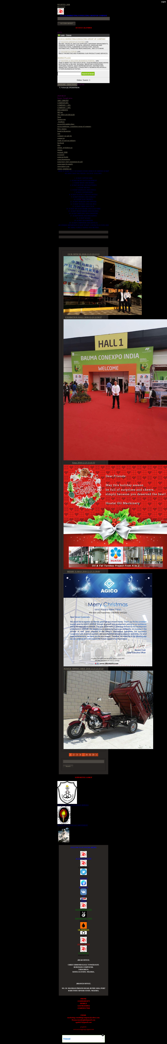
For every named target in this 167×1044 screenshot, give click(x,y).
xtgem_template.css (64, 169)
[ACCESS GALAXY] (63, 834)
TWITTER (83, 878)
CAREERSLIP (83, 867)
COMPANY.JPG (62, 103)
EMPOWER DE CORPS (83, 919)
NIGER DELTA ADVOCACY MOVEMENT (72, 825)
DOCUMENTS (62, 110)
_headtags (61, 122)
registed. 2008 (62, 152)
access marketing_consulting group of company (74, 126)
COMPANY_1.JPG (64, 105)
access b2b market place (65, 124)
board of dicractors (64, 131)
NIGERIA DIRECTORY (83, 910)
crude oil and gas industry (66, 140)
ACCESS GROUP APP (83, 859)
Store (59, 117)
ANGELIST (83, 921)
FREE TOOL (71, 85)
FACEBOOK (83, 887)
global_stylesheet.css (64, 148)
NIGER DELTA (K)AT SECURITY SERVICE (73, 805)
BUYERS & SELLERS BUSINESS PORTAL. (78, 61)
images (59, 150)
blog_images (62, 129)
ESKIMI (83, 901)
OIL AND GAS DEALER (66, 115)
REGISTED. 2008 (63, 4)
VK (83, 896)
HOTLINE (61, 85)
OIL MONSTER (83, 930)
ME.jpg (60, 112)
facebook (60, 143)
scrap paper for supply (65, 164)
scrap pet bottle (62, 157)
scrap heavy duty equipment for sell (70, 162)
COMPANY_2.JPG (64, 108)
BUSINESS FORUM (69, 52)
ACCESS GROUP (83, 944)
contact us (61, 138)
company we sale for (64, 136)
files (58, 145)
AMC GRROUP (62, 101)
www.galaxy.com (63, 166)
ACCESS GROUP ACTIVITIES (73, 42)
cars (58, 133)
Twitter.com (61, 119)
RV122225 (61, 7)
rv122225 (60, 155)
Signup (68, 35)
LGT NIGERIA (83, 953)
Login (63, 35)
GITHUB (83, 935)
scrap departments (63, 159)
